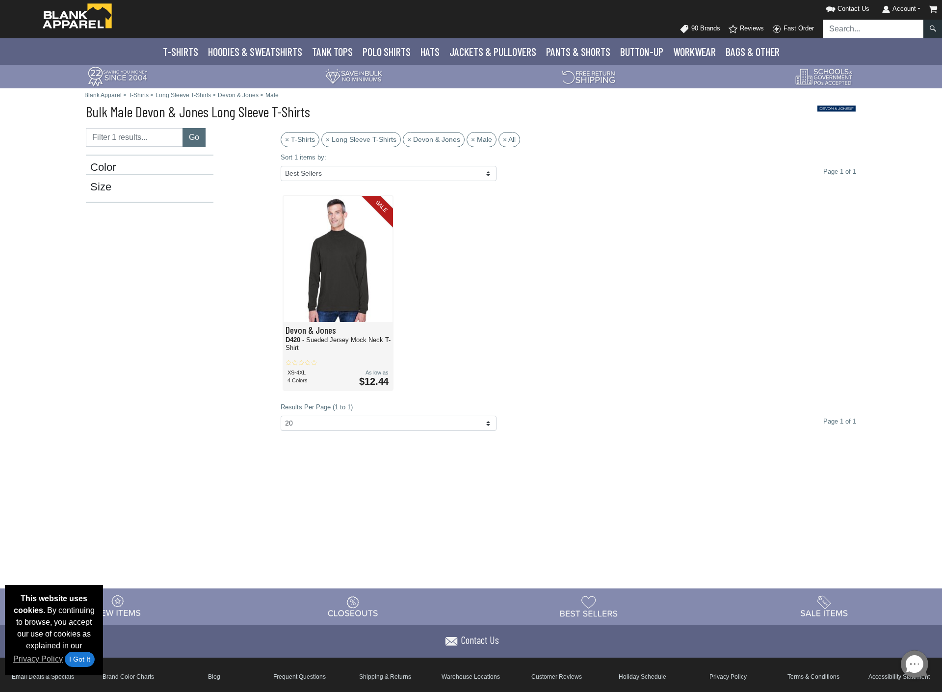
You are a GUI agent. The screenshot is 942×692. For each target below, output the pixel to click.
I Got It (79, 659)
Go (194, 137)
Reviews (751, 28)
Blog (214, 676)
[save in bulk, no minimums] (353, 76)
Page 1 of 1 (839, 421)
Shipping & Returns (385, 676)
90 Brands (704, 28)
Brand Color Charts (128, 676)
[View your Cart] (933, 9)
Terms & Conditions (813, 676)
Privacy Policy (38, 659)
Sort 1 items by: (303, 157)
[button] (835, 7)
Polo (387, 51)
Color (103, 167)
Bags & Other (753, 51)
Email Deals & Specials (43, 676)
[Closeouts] (353, 606)
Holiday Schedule (642, 676)
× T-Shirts (300, 139)
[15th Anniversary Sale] (118, 76)
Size (100, 187)
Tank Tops (332, 51)
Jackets (492, 51)
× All (509, 139)
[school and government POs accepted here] (824, 76)
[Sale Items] (824, 606)
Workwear (694, 51)
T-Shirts (180, 51)
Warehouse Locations (471, 676)
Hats (430, 51)
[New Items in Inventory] (118, 606)
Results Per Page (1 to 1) (317, 407)
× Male (481, 139)
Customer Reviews (556, 676)
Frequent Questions (299, 676)
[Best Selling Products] (589, 606)
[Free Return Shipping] (588, 76)
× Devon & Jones (433, 139)
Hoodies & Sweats (255, 51)
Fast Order (798, 28)
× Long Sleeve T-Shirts (361, 139)
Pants (578, 51)
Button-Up (641, 51)
